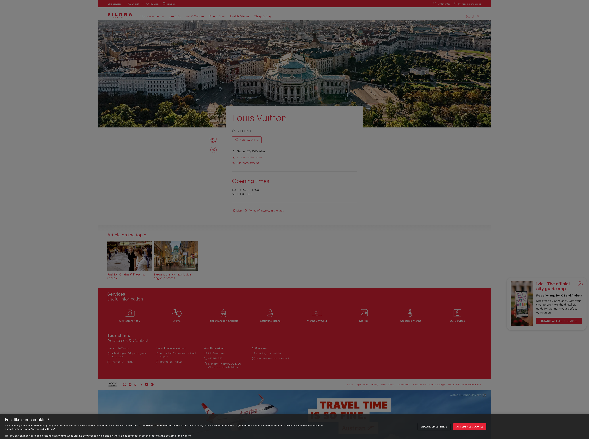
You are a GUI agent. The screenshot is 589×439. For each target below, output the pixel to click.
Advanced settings (434, 426)
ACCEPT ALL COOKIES (469, 426)
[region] (294, 426)
